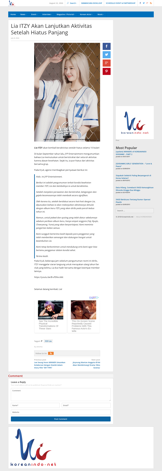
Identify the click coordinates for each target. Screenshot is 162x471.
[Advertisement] (21, 86)
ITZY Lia (48, 341)
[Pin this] (107, 71)
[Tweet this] (107, 54)
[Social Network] (145, 3)
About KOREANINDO (144, 217)
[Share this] (107, 46)
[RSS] (51, 353)
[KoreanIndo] (11, 3)
